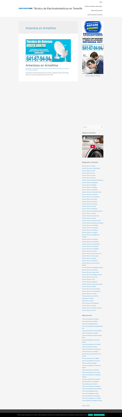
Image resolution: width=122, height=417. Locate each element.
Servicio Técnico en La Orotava (90, 239)
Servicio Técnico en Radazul (89, 258)
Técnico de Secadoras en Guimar (90, 319)
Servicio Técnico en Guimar (89, 218)
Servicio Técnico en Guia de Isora (90, 215)
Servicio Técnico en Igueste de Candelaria (92, 223)
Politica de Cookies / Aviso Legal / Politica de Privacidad (93, 8)
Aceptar (90, 414)
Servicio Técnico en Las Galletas (90, 241)
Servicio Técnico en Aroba (88, 175)
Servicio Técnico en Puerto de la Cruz (91, 253)
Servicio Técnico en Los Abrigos (90, 246)
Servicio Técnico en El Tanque (89, 204)
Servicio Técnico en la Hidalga (89, 230)
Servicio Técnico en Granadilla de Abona (92, 211)
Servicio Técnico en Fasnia (89, 206)
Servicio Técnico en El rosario (89, 199)
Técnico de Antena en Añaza (89, 363)
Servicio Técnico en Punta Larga (90, 256)
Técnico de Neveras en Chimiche (90, 370)
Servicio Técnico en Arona (88, 177)
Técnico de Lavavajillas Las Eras (90, 391)
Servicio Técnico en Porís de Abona (91, 289)
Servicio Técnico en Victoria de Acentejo (92, 284)
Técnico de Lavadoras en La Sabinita (91, 386)
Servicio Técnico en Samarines (90, 260)
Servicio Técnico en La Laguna (89, 232)
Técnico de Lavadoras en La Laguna (91, 379)
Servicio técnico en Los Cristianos (90, 196)
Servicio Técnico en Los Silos (89, 251)
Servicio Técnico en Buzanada (89, 182)
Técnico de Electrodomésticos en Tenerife (58, 8)
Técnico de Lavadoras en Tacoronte (91, 360)
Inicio (101, 2)
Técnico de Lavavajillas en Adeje (90, 393)
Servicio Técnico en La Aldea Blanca (91, 168)
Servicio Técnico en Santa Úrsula (90, 272)
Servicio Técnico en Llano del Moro (91, 244)
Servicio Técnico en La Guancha (90, 227)
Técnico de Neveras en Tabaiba (90, 333)
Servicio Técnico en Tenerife (95, 14)
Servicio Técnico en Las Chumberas (91, 291)
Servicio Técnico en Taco (88, 279)
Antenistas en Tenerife (31, 68)
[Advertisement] (92, 101)
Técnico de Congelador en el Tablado (91, 398)
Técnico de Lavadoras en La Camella (91, 344)
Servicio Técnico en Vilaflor (89, 286)
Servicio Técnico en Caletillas (89, 187)
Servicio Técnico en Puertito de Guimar (92, 308)
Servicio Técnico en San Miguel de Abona (92, 267)
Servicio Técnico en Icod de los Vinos (91, 220)
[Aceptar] (120, 415)
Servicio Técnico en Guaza (88, 213)
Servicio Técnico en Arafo (88, 170)
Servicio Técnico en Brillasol (89, 185)
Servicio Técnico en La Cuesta (89, 194)
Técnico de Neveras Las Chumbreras (91, 349)
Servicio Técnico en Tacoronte (89, 277)
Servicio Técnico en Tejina (88, 310)
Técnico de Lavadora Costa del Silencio (92, 388)
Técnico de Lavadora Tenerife (89, 346)
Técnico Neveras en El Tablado (90, 321)
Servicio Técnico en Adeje (88, 166)
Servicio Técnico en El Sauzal (89, 201)
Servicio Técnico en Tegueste (89, 281)
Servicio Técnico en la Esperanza (90, 303)
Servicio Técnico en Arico (88, 173)
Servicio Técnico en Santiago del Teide (92, 274)
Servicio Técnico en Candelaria (90, 189)
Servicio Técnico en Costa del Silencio (91, 192)
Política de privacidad (99, 414)
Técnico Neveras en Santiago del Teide (92, 400)
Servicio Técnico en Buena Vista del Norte (92, 180)
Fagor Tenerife (86, 405)
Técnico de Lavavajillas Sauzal (89, 323)
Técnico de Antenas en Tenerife (61, 68)
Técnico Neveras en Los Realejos (90, 381)
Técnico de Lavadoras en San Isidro (91, 372)
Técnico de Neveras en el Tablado (90, 358)
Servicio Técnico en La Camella (90, 225)
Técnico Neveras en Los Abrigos (90, 351)
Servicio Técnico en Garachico (89, 208)
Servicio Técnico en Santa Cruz (90, 270)
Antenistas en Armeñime (42, 65)
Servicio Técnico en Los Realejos (90, 248)
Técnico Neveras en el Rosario (89, 384)
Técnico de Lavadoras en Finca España (91, 330)
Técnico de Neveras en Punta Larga (91, 396)
